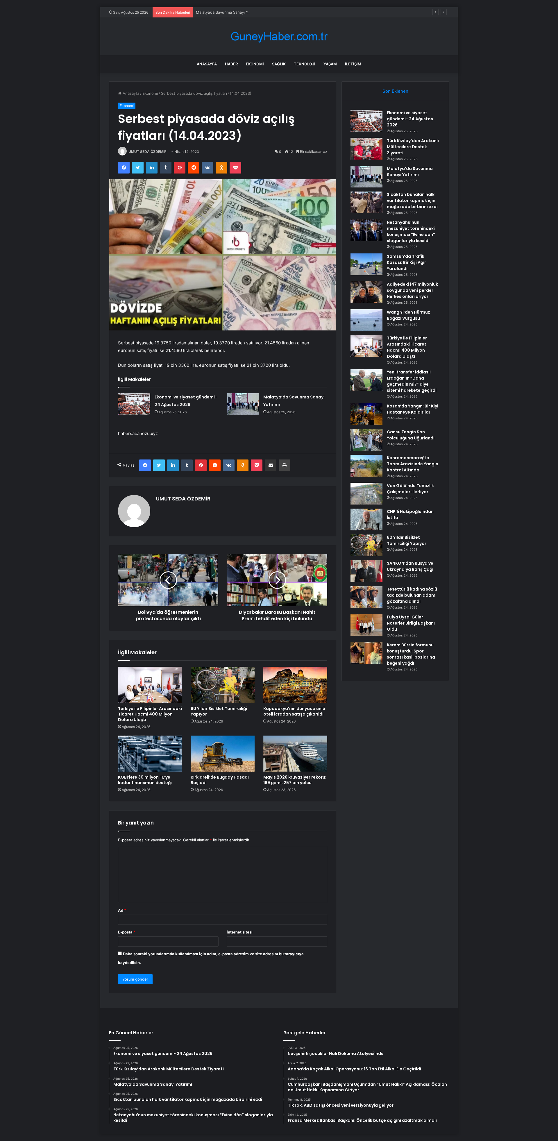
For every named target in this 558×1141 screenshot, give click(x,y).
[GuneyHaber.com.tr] (279, 36)
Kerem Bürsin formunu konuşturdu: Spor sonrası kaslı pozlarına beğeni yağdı (411, 654)
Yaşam (330, 64)
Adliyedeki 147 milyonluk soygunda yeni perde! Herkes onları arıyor (412, 290)
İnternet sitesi (240, 932)
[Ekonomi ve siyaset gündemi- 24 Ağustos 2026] (134, 404)
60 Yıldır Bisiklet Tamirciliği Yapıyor (219, 711)
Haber (231, 64)
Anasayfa (207, 64)
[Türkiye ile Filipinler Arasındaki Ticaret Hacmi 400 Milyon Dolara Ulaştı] (150, 685)
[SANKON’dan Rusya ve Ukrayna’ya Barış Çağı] (366, 571)
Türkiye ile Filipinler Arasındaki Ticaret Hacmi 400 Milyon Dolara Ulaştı (150, 714)
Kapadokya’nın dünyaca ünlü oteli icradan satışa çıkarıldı (294, 711)
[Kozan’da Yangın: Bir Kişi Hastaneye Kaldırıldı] (366, 414)
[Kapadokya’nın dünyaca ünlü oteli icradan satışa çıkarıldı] (295, 685)
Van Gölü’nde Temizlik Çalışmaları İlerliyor (410, 489)
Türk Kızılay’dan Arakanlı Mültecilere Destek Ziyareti (413, 147)
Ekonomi (255, 64)
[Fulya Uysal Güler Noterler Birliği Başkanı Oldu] (366, 625)
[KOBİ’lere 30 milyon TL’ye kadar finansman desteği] (150, 754)
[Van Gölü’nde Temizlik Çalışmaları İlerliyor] (366, 494)
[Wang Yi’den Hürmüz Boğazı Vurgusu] (366, 320)
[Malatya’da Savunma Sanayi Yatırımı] (243, 404)
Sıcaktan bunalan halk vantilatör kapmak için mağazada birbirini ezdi (412, 201)
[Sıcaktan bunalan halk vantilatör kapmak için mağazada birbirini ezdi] (366, 202)
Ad (122, 910)
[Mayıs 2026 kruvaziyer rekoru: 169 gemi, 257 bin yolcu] (295, 754)
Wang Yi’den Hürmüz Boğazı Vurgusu (408, 315)
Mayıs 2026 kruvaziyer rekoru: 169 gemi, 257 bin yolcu (294, 780)
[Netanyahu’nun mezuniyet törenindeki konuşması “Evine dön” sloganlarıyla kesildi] (366, 230)
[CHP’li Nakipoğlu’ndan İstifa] (366, 519)
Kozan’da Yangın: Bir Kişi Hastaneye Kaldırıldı (412, 409)
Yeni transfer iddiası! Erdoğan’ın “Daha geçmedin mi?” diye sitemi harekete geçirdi (412, 381)
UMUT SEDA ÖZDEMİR (147, 151)
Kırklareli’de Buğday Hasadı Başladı (220, 780)
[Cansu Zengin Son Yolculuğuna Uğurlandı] (366, 440)
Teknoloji (304, 64)
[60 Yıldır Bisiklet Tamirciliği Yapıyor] (223, 685)
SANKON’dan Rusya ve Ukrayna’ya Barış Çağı (410, 566)
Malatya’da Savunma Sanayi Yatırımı (227, 12)
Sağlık (279, 64)
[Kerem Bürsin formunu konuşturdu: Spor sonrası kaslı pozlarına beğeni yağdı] (366, 653)
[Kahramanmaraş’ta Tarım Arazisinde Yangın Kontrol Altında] (366, 466)
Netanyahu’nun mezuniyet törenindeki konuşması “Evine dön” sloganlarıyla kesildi (411, 231)
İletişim (353, 64)
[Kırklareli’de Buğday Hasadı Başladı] (223, 754)
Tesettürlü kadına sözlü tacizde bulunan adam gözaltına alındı (412, 595)
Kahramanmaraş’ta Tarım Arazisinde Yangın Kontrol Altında (412, 464)
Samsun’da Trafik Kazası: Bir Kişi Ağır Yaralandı (406, 262)
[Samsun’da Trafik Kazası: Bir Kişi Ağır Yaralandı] (366, 264)
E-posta (126, 932)
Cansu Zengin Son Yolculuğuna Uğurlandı (410, 435)
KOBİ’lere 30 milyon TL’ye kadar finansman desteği (145, 780)
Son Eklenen (395, 91)
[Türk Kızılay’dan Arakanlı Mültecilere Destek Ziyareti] (366, 149)
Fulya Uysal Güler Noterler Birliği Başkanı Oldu (411, 623)
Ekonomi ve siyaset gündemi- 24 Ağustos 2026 (410, 119)
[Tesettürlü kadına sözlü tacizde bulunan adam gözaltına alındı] (366, 597)
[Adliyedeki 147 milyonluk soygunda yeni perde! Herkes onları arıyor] (366, 292)
